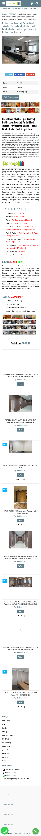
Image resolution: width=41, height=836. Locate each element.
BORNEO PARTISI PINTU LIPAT (26, 834)
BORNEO (12, 262)
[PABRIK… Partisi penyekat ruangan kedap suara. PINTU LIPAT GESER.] (20, 453)
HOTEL (37, 137)
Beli (21, 384)
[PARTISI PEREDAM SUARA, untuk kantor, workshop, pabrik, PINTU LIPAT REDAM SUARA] (20, 508)
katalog (5, 728)
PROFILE (5, 757)
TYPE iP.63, (16, 202)
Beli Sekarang (11, 97)
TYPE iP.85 (25, 202)
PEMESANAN (7, 746)
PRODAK (5, 753)
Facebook (20, 74)
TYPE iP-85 (21, 209)
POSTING (12, 14)
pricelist (5, 750)
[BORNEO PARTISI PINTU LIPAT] (13, 5)
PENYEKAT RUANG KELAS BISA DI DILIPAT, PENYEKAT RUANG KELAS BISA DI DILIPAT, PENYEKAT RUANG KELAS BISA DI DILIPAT (20, 558)
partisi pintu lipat (8, 795)
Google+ (31, 74)
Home (4, 14)
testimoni (5, 761)
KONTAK (5, 739)
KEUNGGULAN (7, 735)
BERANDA (6, 721)
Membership (6, 742)
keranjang (5, 732)
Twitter (10, 74)
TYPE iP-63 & (9, 209)
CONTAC (13, 296)
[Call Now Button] (35, 831)
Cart (3, 724)
